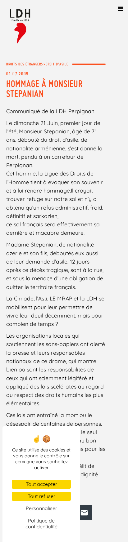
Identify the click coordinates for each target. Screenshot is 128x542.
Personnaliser (41, 508)
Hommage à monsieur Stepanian (44, 88)
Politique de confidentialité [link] (41, 524)
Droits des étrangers (24, 64)
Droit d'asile (57, 64)
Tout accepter (41, 484)
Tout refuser (41, 496)
